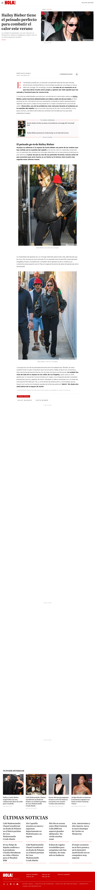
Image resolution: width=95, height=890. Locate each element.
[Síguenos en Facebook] (4, 884)
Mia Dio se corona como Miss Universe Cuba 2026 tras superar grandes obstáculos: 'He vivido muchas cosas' (58, 831)
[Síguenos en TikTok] (18, 884)
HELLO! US (46, 876)
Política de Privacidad (66, 883)
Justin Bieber (42, 400)
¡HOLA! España (32, 874)
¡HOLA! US (30, 876)
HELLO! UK (46, 874)
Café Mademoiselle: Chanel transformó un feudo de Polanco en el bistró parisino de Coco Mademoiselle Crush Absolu (36, 801)
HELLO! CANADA (64, 874)
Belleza (49, 9)
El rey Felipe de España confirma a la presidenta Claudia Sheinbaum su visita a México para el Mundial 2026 (12, 852)
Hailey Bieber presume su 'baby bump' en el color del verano (48, 133)
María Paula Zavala (24, 73)
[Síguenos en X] (8, 884)
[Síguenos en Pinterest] (14, 884)
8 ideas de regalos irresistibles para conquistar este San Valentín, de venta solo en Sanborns (57, 849)
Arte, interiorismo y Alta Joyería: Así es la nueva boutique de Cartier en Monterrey (81, 828)
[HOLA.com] (14, 875)
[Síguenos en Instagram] (11, 884)
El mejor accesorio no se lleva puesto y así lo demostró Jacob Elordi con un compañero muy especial (81, 851)
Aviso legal (28, 883)
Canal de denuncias (32, 886)
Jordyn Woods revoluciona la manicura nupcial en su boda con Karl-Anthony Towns (81, 800)
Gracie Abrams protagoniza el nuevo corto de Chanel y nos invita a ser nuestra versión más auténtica (59, 800)
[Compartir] (77, 74)
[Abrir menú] (2, 3)
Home (44, 9)
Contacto (83, 883)
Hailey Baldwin (25, 400)
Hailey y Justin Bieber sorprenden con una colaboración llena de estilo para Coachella (13, 800)
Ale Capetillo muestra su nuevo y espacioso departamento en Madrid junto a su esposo (34, 830)
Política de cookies (44, 883)
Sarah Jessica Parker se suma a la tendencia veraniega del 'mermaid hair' (50, 124)
